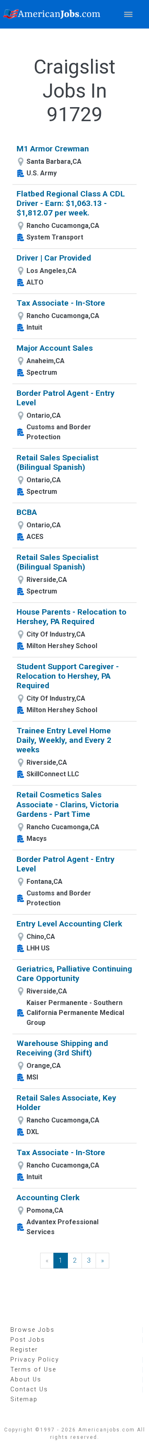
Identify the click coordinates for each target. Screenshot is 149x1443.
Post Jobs (27, 1339)
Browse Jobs (32, 1329)
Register (24, 1349)
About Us (25, 1379)
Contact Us (29, 1389)
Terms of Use (33, 1369)
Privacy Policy (34, 1359)
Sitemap (24, 1399)
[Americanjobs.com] (53, 14)
